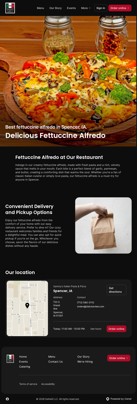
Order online (116, 328)
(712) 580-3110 (85, 302)
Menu (40, 8)
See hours (95, 328)
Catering (24, 366)
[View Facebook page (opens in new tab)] (7, 399)
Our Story (55, 8)
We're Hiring (85, 361)
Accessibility (48, 384)
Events (71, 8)
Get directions (115, 289)
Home (23, 356)
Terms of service (28, 384)
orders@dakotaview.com (90, 306)
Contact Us (55, 361)
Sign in (100, 8)
